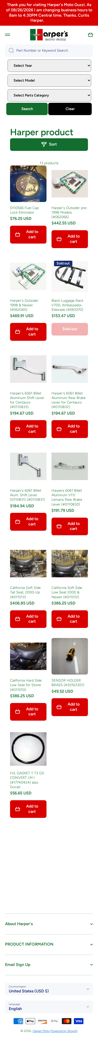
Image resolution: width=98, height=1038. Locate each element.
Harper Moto (41, 1031)
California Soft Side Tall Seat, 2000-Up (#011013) (25, 592)
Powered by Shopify (64, 1031)
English (15, 1008)
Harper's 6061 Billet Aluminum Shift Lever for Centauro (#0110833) (27, 400)
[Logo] (49, 35)
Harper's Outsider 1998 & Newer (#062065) (24, 305)
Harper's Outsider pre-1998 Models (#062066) (70, 212)
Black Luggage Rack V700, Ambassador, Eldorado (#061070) (67, 305)
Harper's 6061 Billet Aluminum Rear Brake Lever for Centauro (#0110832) (69, 400)
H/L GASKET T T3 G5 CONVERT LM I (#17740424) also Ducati (27, 780)
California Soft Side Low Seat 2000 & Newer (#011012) (67, 592)
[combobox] (49, 50)
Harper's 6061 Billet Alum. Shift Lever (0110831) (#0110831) (27, 495)
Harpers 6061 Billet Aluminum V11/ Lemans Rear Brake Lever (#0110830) (67, 497)
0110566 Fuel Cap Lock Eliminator (24, 210)
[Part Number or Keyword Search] (9, 50)
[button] (90, 34)
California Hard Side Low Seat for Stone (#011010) (26, 685)
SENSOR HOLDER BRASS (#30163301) (68, 682)
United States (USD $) (29, 991)
